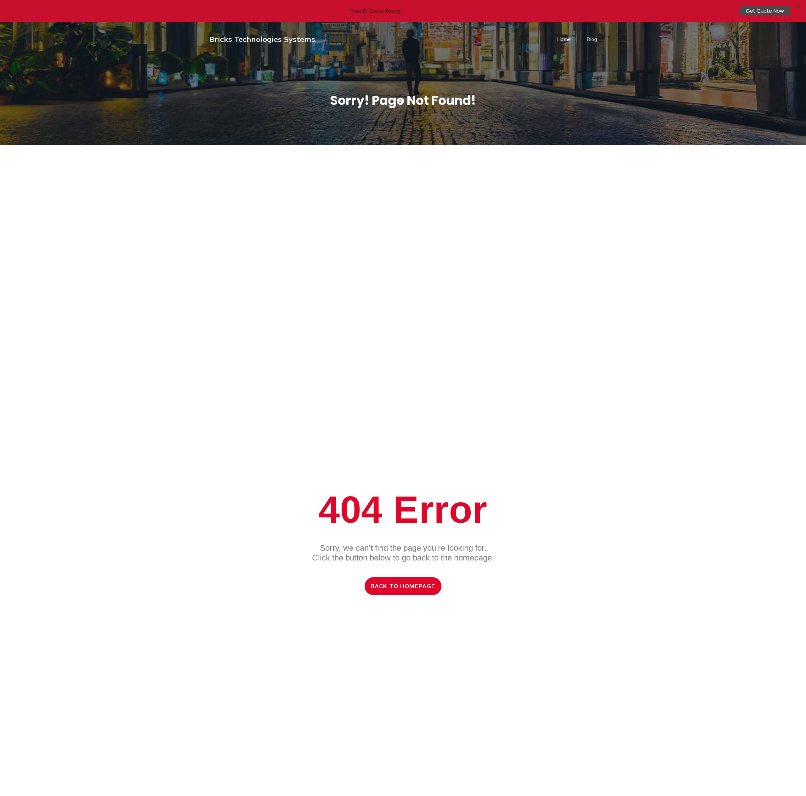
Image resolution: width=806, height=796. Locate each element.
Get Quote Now (765, 10)
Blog (592, 39)
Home (564, 39)
